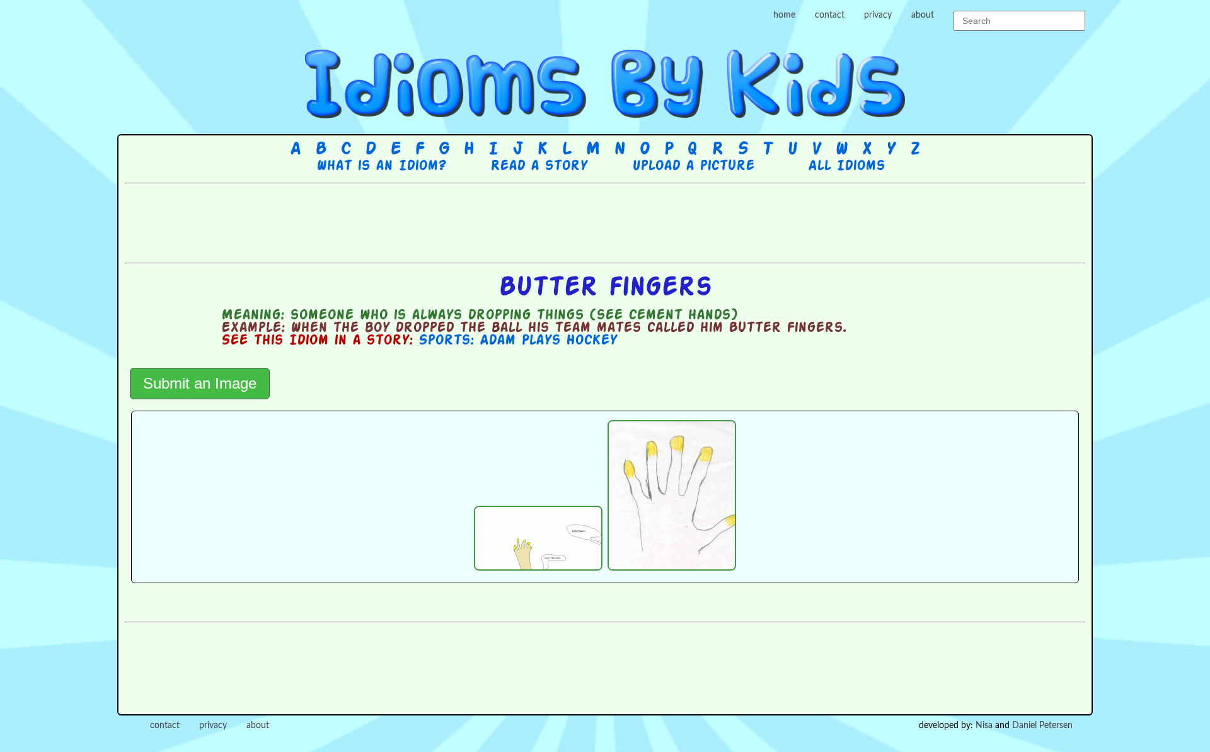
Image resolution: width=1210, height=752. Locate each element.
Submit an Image (199, 383)
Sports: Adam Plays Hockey (517, 340)
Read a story (538, 166)
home (784, 15)
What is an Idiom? (381, 166)
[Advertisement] (605, 221)
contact (829, 15)
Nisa (984, 725)
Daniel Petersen (1042, 725)
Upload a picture (693, 166)
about (922, 15)
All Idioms (846, 166)
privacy (878, 15)
